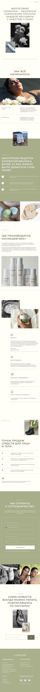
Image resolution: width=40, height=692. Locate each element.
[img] (3, 478)
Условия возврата (24, 664)
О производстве (6, 682)
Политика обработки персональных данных (8, 665)
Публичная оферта (7, 667)
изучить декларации (15, 349)
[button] (34, 2)
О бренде (4, 681)
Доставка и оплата (25, 662)
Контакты (4, 679)
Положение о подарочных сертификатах (9, 671)
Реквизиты (5, 662)
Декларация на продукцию (9, 669)
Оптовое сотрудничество (26, 666)
